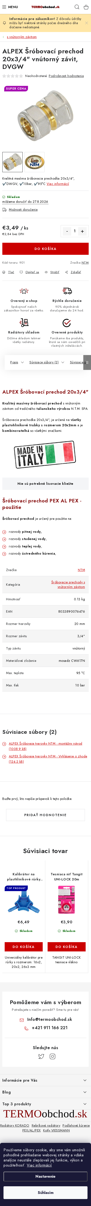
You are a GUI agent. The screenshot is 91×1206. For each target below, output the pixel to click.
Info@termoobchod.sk (49, 1019)
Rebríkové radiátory (46, 1125)
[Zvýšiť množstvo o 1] (82, 231)
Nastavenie (45, 1176)
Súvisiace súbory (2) (44, 362)
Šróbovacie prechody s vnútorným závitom (68, 584)
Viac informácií (39, 1165)
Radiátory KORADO (14, 1125)
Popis (14, 362)
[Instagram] (52, 1056)
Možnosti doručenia (23, 209)
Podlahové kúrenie (76, 1125)
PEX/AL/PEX (31, 1130)
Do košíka (46, 248)
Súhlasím (45, 1192)
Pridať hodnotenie (45, 815)
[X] (41, 1056)
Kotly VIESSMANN (56, 1130)
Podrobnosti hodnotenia (66, 76)
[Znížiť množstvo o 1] (67, 231)
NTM (85, 262)
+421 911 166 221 (49, 1028)
